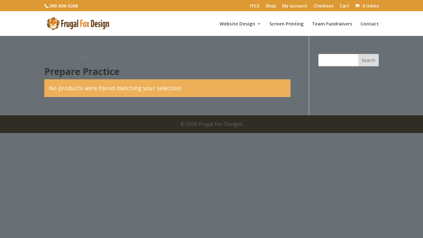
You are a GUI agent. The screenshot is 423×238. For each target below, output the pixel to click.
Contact (369, 24)
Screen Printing (286, 24)
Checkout (323, 6)
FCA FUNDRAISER (79, 58)
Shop (270, 6)
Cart (344, 6)
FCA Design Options (122, 58)
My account (294, 6)
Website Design (237, 24)
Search (368, 60)
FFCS (254, 6)
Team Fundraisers (332, 24)
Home (50, 58)
